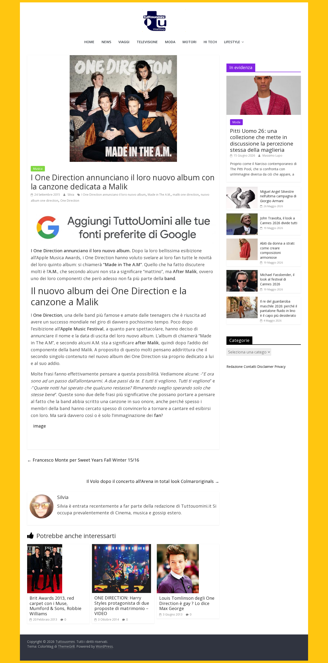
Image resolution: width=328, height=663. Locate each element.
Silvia (71, 195)
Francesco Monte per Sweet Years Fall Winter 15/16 (83, 460)
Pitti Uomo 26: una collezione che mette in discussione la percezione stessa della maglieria (261, 140)
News (106, 42)
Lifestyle (232, 42)
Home (89, 42)
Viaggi (123, 42)
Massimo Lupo (272, 155)
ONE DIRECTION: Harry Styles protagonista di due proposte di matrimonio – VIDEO (121, 605)
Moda (170, 42)
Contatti (250, 366)
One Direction (69, 201)
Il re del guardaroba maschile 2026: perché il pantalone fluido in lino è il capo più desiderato (278, 308)
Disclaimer (265, 366)
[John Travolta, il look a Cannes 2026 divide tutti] (242, 216)
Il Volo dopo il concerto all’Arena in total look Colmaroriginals (152, 481)
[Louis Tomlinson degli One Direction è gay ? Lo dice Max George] (178, 547)
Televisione (147, 42)
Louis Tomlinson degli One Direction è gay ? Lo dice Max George (186, 603)
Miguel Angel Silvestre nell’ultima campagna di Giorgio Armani (278, 196)
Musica (38, 169)
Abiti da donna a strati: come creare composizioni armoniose (277, 250)
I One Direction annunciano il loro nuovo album (113, 195)
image (39, 426)
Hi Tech (210, 42)
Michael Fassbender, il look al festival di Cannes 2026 (277, 279)
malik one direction (186, 195)
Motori (189, 42)
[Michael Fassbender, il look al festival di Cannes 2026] (242, 272)
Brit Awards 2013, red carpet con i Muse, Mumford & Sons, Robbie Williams (55, 605)
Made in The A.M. (159, 195)
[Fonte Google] (123, 228)
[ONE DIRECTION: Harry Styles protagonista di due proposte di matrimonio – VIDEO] (121, 547)
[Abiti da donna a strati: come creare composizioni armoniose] (242, 241)
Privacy (279, 366)
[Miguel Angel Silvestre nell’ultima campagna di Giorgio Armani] (242, 189)
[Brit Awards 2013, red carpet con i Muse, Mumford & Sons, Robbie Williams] (44, 547)
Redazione (234, 366)
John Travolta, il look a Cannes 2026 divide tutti (278, 220)
